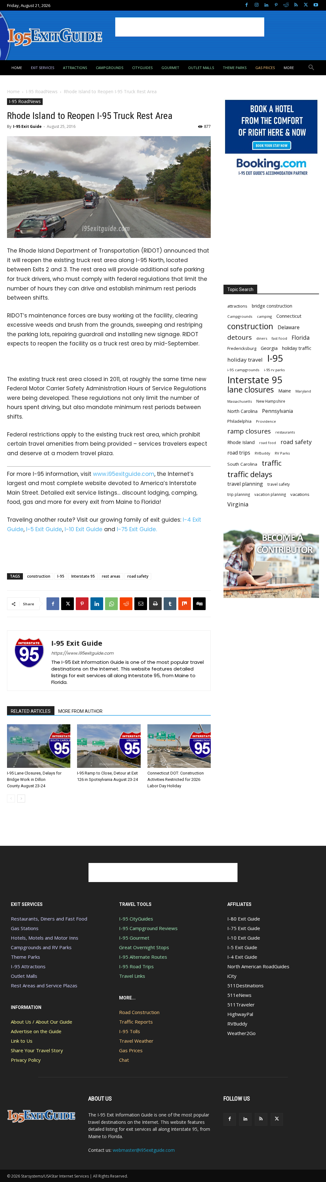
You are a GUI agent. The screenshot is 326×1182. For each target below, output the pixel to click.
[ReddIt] (126, 603)
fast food (279, 338)
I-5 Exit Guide (44, 529)
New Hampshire (270, 401)
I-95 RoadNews (42, 91)
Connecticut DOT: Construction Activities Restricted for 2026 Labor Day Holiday (175, 779)
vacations (299, 494)
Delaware (289, 327)
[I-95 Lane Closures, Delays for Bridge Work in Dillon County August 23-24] (38, 746)
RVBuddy (262, 453)
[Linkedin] (266, 5)
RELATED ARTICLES (31, 711)
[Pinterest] (276, 5)
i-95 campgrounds (243, 369)
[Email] (140, 603)
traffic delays (249, 474)
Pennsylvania (277, 411)
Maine (284, 391)
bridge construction (272, 306)
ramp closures (249, 431)
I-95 (60, 576)
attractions (237, 306)
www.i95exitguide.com (123, 474)
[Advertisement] (189, 27)
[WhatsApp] (111, 603)
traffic (271, 463)
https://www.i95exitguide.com (82, 653)
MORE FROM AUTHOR (80, 711)
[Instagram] (256, 5)
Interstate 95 (83, 576)
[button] (311, 67)
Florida (301, 337)
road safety (137, 576)
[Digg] (199, 603)
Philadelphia (239, 421)
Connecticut (288, 316)
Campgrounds (239, 316)
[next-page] (21, 799)
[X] (305, 5)
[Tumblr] (170, 603)
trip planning (238, 494)
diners (261, 338)
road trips (238, 452)
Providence (266, 421)
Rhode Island (241, 442)
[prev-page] (11, 799)
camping (264, 316)
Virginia (237, 504)
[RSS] (296, 5)
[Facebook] (246, 5)
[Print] (155, 603)
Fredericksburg (241, 348)
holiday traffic (296, 348)
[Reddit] (286, 5)
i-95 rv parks (274, 369)
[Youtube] (315, 5)
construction (38, 576)
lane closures (250, 389)
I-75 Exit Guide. (137, 529)
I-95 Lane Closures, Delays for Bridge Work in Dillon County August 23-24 (34, 779)
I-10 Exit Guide (84, 529)
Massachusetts (239, 401)
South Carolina (242, 464)
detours (239, 337)
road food (267, 443)
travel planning (245, 484)
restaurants (285, 432)
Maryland (303, 391)
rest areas (111, 576)
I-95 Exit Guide (27, 126)
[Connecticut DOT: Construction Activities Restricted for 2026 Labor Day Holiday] (179, 746)
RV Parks (282, 453)
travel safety (278, 484)
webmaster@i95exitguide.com (144, 1150)
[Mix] (184, 603)
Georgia (269, 348)
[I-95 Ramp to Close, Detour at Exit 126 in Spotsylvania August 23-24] (108, 746)
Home (13, 91)
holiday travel (245, 359)
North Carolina (242, 411)
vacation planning (270, 494)
